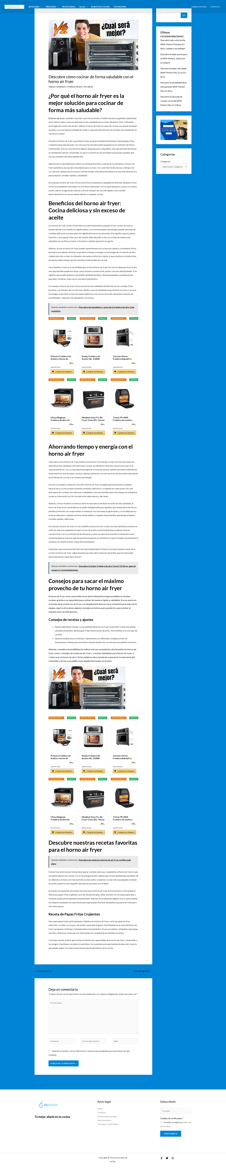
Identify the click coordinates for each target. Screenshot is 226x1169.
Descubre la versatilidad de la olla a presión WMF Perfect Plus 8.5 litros (173, 86)
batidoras (34, 7)
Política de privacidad (107, 1116)
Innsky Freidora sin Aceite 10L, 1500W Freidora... (91, 357)
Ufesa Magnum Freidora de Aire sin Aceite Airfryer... (60, 418)
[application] (40, 7)
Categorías (165, 161)
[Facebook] (161, 1158)
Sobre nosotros (199, 7)
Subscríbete (170, 1133)
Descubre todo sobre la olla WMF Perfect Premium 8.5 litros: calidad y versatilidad (172, 44)
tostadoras (119, 7)
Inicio (99, 1108)
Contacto (215, 7)
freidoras (51, 7)
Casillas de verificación (171, 1118)
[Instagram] (172, 1158)
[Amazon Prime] (70, 363)
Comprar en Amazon (63, 371)
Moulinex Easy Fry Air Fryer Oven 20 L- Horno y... (93, 418)
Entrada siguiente (143, 971)
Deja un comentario (57, 86)
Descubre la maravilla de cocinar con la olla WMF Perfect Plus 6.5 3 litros (171, 100)
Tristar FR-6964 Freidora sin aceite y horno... (122, 418)
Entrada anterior (43, 971)
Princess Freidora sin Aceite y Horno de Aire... (61, 357)
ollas (82, 7)
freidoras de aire (74, 86)
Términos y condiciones (107, 1124)
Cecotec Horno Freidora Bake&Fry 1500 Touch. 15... (122, 357)
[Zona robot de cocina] (14, 6)
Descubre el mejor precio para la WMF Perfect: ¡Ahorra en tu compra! (173, 58)
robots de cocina (100, 7)
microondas (68, 7)
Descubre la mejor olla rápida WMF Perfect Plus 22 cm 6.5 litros (173, 72)
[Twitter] (167, 1158)
